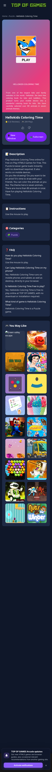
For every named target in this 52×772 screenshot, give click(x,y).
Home (4, 16)
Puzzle (12, 16)
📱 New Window (11, 137)
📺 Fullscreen (36, 136)
